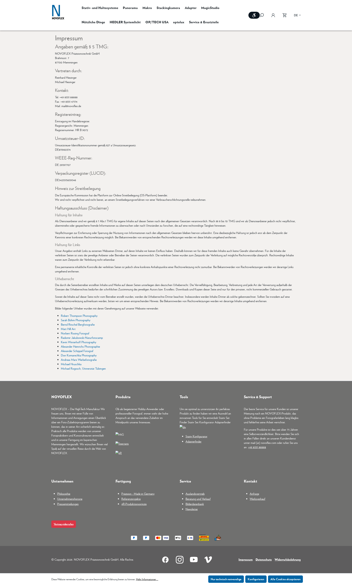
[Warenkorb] (284, 15)
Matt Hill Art (68, 329)
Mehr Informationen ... (147, 579)
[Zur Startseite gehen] (58, 12)
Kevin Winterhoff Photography (78, 342)
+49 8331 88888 (257, 447)
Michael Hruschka (71, 364)
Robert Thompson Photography (79, 315)
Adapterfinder (193, 441)
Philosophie (63, 494)
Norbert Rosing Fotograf (75, 333)
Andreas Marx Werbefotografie (79, 359)
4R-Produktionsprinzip (134, 504)
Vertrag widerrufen (64, 524)
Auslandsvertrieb (195, 494)
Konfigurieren (256, 579)
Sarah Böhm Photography (75, 320)
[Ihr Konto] (273, 15)
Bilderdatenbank (195, 504)
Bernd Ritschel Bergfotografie (78, 324)
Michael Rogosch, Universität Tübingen (83, 368)
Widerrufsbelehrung (288, 559)
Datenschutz (264, 559)
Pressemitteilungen (68, 504)
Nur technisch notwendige (226, 579)
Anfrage (254, 494)
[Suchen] (263, 15)
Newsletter (192, 509)
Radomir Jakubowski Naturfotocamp (82, 337)
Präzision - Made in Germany (138, 494)
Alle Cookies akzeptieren (285, 579)
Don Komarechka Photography (79, 355)
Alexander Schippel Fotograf (77, 351)
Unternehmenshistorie (69, 499)
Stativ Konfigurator (196, 436)
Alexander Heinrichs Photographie (80, 346)
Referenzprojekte (131, 499)
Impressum (246, 559)
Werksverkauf (257, 499)
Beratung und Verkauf (198, 499)
